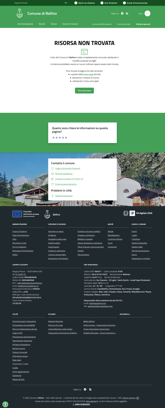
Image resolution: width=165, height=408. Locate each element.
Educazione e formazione (58, 258)
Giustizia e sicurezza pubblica (89, 231)
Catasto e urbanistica (56, 250)
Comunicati (112, 246)
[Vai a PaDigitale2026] (138, 213)
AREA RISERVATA (82, 404)
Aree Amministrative (20, 235)
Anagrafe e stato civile (57, 239)
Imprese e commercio (86, 235)
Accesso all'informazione (101, 24)
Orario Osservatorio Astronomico (96, 329)
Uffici (14, 239)
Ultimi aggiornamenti (20, 371)
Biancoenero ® (92, 401)
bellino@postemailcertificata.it (30, 283)
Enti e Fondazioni (19, 246)
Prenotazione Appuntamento (24, 336)
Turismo (81, 250)
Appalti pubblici (54, 243)
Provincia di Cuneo (55, 325)
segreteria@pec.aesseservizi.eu (100, 306)
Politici (15, 254)
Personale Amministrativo (22, 250)
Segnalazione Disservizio (22, 340)
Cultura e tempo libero (57, 254)
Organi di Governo (19, 231)
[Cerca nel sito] (147, 13)
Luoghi (134, 235)
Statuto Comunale (19, 352)
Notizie (110, 231)
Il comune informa (115, 239)
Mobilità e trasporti (85, 239)
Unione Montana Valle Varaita (60, 329)
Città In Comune (128, 397)
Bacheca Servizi (18, 348)
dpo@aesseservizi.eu (97, 303)
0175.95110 (20, 274)
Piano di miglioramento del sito (24, 329)
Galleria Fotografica (139, 243)
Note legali (16, 360)
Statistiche (16, 375)
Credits (15, 367)
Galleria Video (137, 246)
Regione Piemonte (21, 3)
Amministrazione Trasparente (24, 321)
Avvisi (110, 243)
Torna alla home (84, 90)
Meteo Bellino (89, 321)
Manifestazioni (113, 235)
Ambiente (52, 235)
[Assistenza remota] (137, 397)
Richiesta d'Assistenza (21, 344)
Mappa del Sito (18, 379)
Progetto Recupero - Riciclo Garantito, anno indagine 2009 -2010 (109, 332)
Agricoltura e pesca (55, 231)
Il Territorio (136, 239)
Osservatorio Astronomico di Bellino (62, 332)
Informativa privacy (20, 356)
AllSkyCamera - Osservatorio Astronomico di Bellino (104, 325)
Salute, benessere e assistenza (90, 243)
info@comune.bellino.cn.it (28, 285)
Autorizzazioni (53, 246)
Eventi (134, 231)
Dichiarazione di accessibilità (23, 325)
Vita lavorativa (83, 254)
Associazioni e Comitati (141, 258)
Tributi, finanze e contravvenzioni (91, 246)
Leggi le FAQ (17, 332)
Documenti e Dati (19, 243)
